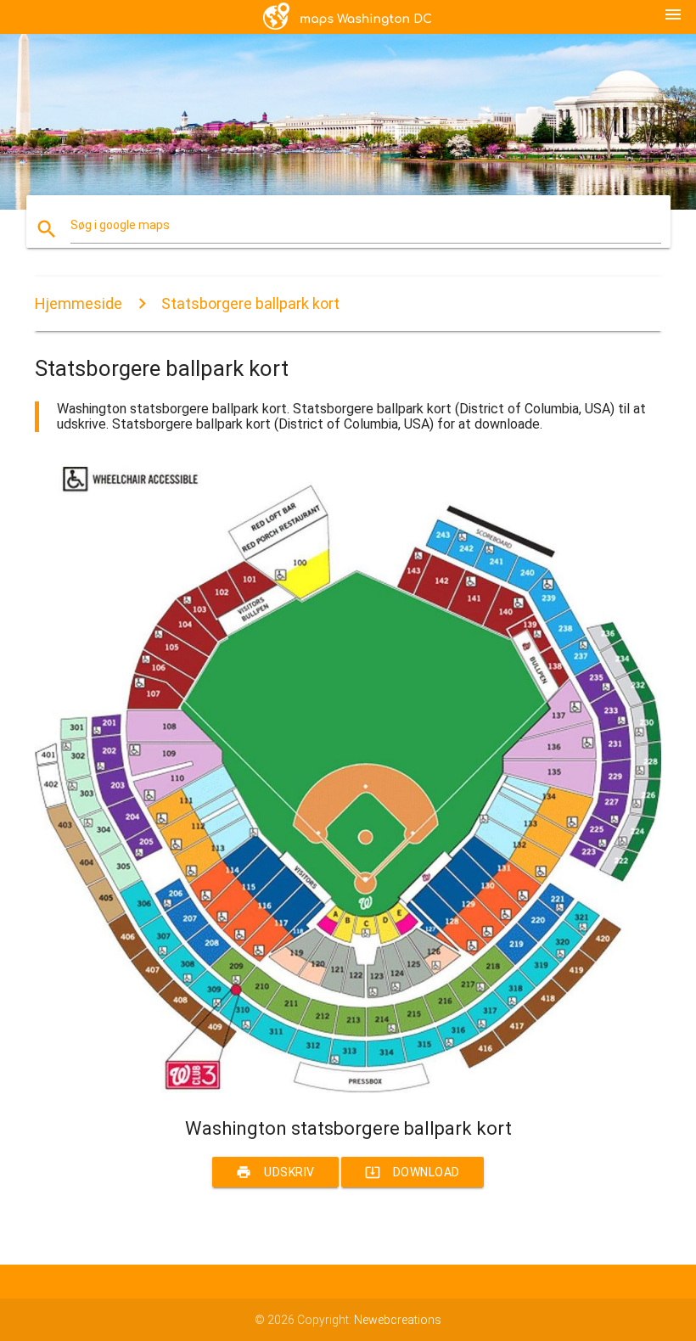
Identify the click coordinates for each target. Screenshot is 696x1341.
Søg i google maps (120, 225)
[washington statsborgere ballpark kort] (348, 1089)
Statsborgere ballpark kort (250, 303)
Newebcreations (397, 1320)
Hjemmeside (78, 303)
